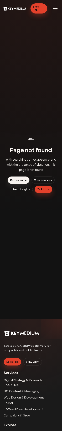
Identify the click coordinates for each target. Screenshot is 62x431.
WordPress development (25, 409)
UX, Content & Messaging (21, 391)
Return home (18, 180)
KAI (10, 402)
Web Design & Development (24, 397)
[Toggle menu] (55, 8)
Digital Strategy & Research (23, 380)
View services (43, 180)
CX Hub (13, 385)
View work (32, 361)
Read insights (21, 189)
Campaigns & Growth (18, 415)
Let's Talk (36, 8)
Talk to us (43, 189)
